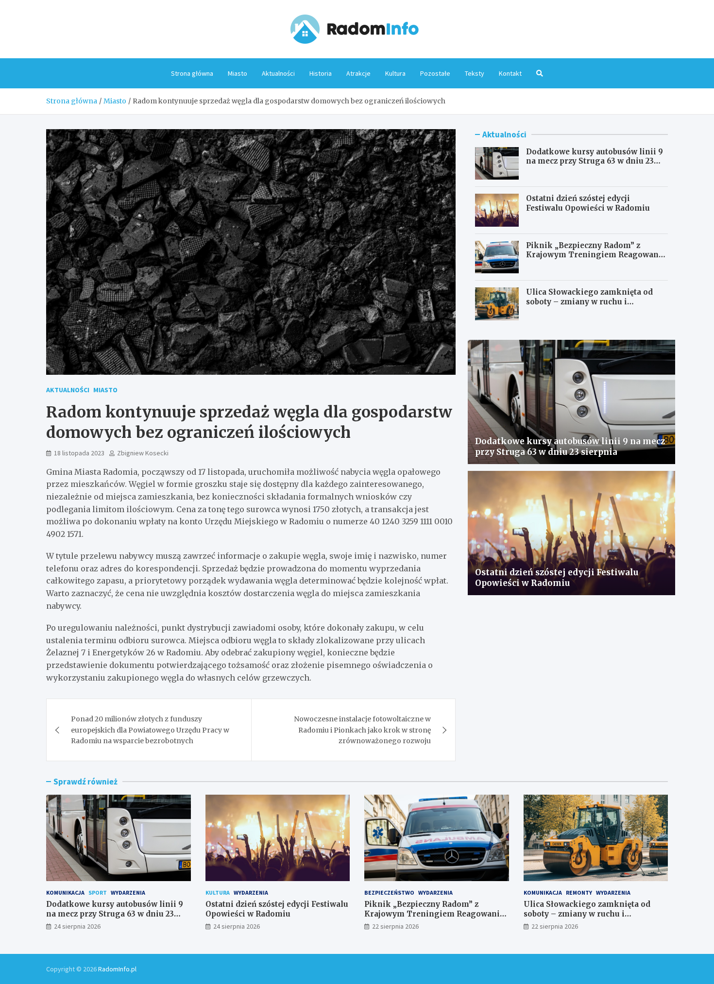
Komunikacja (65, 892)
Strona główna (192, 73)
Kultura (395, 73)
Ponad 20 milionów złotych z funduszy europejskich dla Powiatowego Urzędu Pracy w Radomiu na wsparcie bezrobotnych (150, 730)
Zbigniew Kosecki (143, 453)
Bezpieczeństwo (389, 892)
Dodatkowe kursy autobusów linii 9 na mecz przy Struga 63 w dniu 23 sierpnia (594, 161)
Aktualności (278, 73)
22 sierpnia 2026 (395, 926)
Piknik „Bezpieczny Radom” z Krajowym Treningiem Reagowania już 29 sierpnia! (596, 255)
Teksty (474, 73)
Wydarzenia (128, 892)
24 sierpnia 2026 (77, 926)
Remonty (579, 892)
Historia (320, 73)
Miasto (237, 73)
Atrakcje (358, 73)
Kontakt (510, 73)
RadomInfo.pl (117, 969)
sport (97, 892)
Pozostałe (435, 73)
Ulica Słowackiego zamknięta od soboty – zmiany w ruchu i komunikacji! (589, 301)
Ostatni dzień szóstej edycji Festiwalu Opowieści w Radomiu (588, 203)
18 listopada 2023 (79, 453)
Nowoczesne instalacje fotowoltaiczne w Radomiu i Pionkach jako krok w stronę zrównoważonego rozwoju (362, 730)
